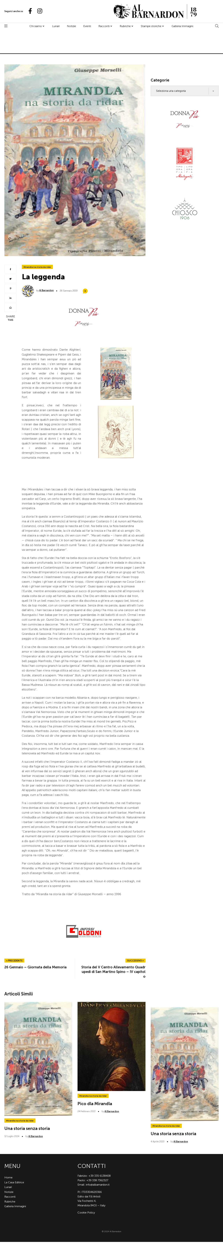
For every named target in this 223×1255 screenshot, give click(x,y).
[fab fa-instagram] (38, 11)
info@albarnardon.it (98, 1184)
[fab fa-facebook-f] (29, 11)
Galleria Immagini (182, 26)
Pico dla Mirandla (95, 1103)
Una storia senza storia (27, 1128)
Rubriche (125, 26)
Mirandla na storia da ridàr (37, 267)
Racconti (104, 26)
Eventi (87, 26)
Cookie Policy (86, 1212)
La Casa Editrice (14, 1182)
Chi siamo (35, 26)
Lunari (56, 26)
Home (8, 1177)
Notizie (71, 26)
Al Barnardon (46, 290)
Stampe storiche (151, 26)
